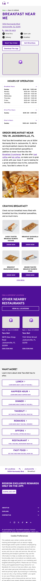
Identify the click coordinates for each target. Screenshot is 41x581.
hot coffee (16, 157)
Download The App (11, 48)
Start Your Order (11, 43)
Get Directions (29, 43)
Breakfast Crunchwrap (11, 154)
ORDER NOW (11, 244)
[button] (20, 508)
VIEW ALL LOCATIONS (20, 308)
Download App (9, 492)
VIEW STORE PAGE (7, 348)
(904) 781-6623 (10, 30)
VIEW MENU (20, 280)
